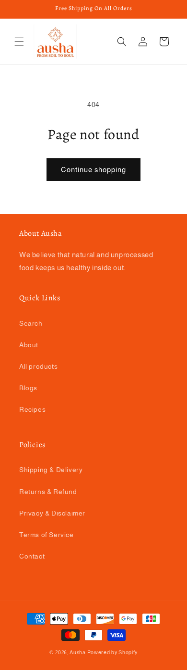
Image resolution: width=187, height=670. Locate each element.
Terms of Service (46, 534)
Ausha (78, 652)
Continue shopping (93, 169)
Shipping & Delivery (50, 469)
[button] (19, 41)
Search (31, 323)
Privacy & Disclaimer (52, 513)
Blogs (28, 388)
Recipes (32, 409)
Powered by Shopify (112, 652)
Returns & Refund (48, 491)
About (28, 345)
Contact (32, 556)
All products (38, 366)
